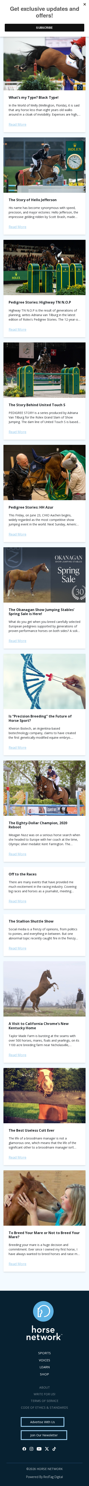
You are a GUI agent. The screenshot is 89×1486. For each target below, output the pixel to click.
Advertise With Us (42, 1422)
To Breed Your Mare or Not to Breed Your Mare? (44, 1234)
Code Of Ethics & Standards (44, 1407)
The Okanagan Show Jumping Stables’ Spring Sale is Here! (41, 611)
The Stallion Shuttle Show (31, 921)
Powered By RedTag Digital (44, 1477)
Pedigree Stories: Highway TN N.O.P (40, 302)
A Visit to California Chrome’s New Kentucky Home (39, 1025)
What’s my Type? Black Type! (34, 97)
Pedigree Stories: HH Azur (31, 507)
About (44, 1387)
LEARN (45, 1367)
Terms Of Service (44, 1401)
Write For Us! (44, 1394)
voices (44, 1360)
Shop (44, 1374)
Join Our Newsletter (44, 1435)
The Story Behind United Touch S (37, 405)
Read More (17, 124)
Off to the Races (23, 874)
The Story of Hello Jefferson (33, 199)
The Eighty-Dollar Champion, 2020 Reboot (38, 825)
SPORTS (44, 1353)
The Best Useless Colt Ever (31, 1130)
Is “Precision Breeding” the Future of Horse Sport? (40, 718)
